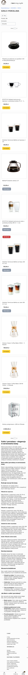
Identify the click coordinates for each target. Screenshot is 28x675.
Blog (8, 654)
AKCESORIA (13, 8)
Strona (12, 28)
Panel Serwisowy (11, 639)
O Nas (8, 637)
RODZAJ (19, 8)
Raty (8, 669)
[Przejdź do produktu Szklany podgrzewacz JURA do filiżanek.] (14, 409)
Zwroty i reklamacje (11, 663)
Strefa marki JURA (11, 644)
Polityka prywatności (12, 653)
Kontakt (8, 650)
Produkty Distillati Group (12, 642)
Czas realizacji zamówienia (13, 662)
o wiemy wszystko (17, 3)
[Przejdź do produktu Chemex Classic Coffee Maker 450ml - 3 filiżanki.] (14, 328)
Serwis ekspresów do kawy (13, 638)
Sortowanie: (4, 21)
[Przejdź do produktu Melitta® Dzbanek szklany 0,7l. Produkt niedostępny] (14, 166)
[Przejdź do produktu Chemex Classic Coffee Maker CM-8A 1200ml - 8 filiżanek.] (14, 369)
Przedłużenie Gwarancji (12, 666)
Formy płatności (10, 667)
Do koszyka (6, 67)
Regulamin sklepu (11, 651)
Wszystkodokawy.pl (5, 8)
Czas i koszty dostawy (12, 660)
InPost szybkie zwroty (12, 665)
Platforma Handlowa (11, 641)
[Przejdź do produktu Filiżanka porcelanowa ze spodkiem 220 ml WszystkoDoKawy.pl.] (14, 44)
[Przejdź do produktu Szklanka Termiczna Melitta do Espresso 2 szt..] (14, 125)
